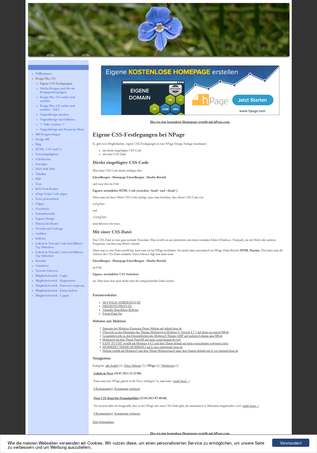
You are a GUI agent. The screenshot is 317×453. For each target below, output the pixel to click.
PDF (38, 179)
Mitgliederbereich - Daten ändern (56, 290)
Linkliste (41, 233)
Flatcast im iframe (46, 223)
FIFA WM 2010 (45, 169)
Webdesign (167, 365)
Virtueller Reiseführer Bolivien (120, 310)
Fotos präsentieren (47, 199)
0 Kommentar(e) (103, 389)
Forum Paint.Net (112, 313)
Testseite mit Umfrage (49, 228)
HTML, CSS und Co (48, 149)
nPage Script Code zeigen (51, 194)
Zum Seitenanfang (103, 422)
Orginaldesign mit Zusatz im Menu (62, 129)
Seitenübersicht (45, 213)
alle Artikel (112, 365)
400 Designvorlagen (47, 134)
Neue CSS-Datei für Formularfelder (116, 398)
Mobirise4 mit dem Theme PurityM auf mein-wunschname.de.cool (142, 339)
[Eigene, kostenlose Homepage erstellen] (190, 114)
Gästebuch (42, 209)
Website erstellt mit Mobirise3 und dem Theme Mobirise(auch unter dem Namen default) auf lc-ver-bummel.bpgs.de (170, 351)
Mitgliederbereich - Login (51, 275)
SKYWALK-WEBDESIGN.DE (122, 302)
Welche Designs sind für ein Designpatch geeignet (57, 90)
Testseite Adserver (46, 270)
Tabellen (40, 174)
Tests (38, 184)
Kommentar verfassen (127, 389)
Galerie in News (103, 373)
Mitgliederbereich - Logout (52, 295)
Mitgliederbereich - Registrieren (55, 280)
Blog (38, 144)
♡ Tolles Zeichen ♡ (52, 124)
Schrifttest (42, 266)
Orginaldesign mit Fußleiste (57, 119)
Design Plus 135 (45, 78)
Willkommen (43, 73)
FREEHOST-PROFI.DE (117, 306)
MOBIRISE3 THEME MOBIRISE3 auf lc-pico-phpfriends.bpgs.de (143, 347)
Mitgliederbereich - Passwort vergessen (59, 285)
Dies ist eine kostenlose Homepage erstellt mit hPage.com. (190, 122)
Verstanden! (291, 443)
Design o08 (42, 139)
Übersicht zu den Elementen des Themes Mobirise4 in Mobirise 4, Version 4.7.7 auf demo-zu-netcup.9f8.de (166, 332)
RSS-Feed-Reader (46, 189)
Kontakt (40, 261)
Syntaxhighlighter (46, 154)
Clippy (39, 204)
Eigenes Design (44, 218)
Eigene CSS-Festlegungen (56, 83)
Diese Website (132, 365)
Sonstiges (41, 164)
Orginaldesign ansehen (54, 114)
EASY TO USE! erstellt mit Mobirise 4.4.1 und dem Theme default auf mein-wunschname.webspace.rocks (165, 343)
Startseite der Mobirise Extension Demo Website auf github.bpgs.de (142, 328)
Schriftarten (43, 159)
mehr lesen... (181, 381)
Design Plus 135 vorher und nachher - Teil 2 (57, 107)
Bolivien (40, 238)
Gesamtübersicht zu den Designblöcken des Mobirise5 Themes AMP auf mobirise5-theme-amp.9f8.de (162, 336)
